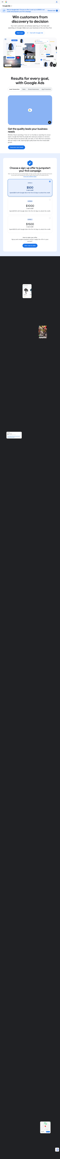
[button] (54, 65)
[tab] (14, 89)
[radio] (30, 187)
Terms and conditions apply (30, 176)
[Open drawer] (2, 2)
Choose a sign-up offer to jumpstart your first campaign (30, 169)
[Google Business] (6, 2)
